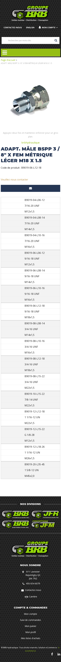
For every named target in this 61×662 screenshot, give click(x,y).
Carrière (33, 596)
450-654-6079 (33, 583)
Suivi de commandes (30, 619)
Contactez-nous (33, 590)
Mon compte (48, 27)
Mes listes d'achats (30, 638)
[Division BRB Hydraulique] (16, 514)
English (30, 27)
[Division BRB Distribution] (16, 524)
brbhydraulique (30, 142)
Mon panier (30, 626)
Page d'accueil (8, 59)
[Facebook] (52, 654)
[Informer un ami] (30, 188)
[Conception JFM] (45, 524)
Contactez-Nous (13, 27)
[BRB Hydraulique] (30, 13)
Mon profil (30, 632)
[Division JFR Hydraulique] (45, 514)
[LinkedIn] (59, 654)
